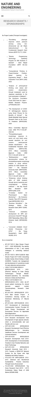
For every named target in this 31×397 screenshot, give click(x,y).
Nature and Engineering (11, 5)
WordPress (19, 393)
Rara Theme (23, 392)
